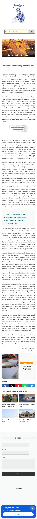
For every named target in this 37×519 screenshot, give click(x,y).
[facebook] (5, 385)
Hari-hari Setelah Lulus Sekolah (18, 55)
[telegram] (31, 385)
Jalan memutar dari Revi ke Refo (15, 220)
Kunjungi (18, 514)
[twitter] (12, 385)
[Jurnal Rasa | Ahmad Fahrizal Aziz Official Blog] (18, 14)
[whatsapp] (25, 385)
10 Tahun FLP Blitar (11, 223)
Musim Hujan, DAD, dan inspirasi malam (17, 217)
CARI (31, 31)
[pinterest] (18, 385)
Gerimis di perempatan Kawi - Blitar (16, 215)
